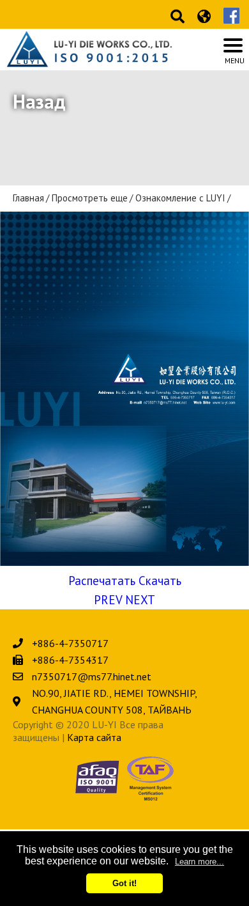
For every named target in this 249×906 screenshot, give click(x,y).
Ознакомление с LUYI (180, 198)
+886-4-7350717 (70, 643)
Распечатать (101, 580)
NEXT (140, 599)
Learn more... (199, 861)
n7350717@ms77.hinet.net (91, 676)
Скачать (160, 580)
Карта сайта (94, 737)
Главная (28, 198)
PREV (108, 599)
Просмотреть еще (90, 198)
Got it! (124, 883)
